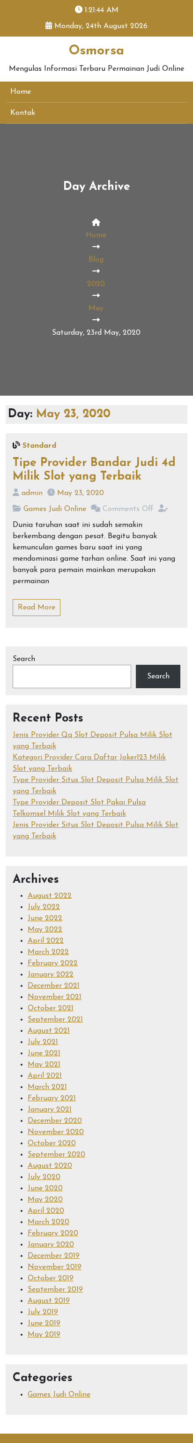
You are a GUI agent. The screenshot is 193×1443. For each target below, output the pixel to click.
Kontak (22, 113)
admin (32, 493)
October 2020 (52, 1143)
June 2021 (44, 1053)
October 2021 (51, 1008)
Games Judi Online (54, 509)
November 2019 (55, 1267)
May (96, 308)
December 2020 (55, 1121)
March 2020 (48, 1222)
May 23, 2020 (80, 493)
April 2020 (46, 1211)
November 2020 (56, 1132)
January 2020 (51, 1244)
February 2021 (52, 1098)
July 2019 (43, 1312)
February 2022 (53, 963)
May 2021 (44, 1064)
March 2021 (47, 1087)
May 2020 (45, 1199)
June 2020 (45, 1188)
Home (20, 92)
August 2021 (49, 1031)
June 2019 (44, 1323)
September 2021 (55, 1019)
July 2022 (44, 907)
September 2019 (55, 1289)
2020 (96, 284)
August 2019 (49, 1301)
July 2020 (44, 1177)
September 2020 (56, 1154)
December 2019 (54, 1256)
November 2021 (55, 997)
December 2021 (54, 986)
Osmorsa (96, 51)
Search (24, 659)
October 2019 (51, 1278)
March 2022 (48, 952)
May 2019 (44, 1334)
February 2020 (53, 1233)
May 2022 (45, 929)
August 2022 (50, 896)
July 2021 (43, 1042)
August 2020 (50, 1166)
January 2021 (50, 1109)
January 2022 (51, 974)
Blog (96, 259)
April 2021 (45, 1076)
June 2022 (45, 918)
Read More (36, 607)
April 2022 (46, 941)
